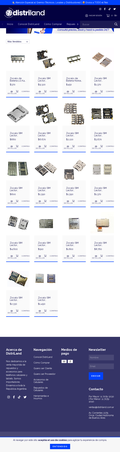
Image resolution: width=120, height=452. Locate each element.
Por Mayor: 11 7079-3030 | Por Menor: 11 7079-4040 (101, 399)
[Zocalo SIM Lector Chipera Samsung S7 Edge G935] (18, 178)
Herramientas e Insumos (41, 397)
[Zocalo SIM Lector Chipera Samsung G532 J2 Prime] (102, 68)
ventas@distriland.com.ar (101, 407)
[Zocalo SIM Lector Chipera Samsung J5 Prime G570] (74, 178)
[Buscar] (116, 24)
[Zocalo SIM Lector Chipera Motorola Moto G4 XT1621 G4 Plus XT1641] (18, 288)
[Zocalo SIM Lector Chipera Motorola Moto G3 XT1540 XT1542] (74, 123)
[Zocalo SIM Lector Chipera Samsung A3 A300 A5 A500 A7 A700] (18, 233)
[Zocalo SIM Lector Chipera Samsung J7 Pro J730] (46, 178)
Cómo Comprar (53, 24)
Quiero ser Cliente (43, 368)
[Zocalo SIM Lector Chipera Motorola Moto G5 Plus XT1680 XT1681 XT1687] (102, 233)
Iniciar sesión (95, 16)
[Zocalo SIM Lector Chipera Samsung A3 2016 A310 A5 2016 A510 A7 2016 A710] (46, 233)
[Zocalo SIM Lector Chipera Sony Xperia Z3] (102, 123)
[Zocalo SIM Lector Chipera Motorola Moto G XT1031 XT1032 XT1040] (46, 288)
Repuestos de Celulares (41, 389)
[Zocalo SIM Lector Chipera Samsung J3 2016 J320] (102, 178)
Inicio (10, 24)
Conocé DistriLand (28, 24)
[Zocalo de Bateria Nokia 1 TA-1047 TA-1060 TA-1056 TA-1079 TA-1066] (74, 68)
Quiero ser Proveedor (44, 374)
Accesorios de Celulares (41, 380)
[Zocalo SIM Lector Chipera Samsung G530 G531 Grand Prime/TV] (18, 123)
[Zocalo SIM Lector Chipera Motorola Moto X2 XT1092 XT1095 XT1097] (74, 233)
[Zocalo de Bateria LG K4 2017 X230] (18, 68)
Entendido (60, 446)
